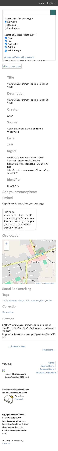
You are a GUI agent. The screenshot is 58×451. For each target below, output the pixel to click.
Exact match (13, 27)
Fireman (13, 300)
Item (10, 37)
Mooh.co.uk (19, 399)
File (9, 40)
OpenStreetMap (49, 283)
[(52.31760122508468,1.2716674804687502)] (29, 259)
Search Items (47, 365)
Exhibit (11, 47)
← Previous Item (16, 346)
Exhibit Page (14, 50)
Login (41, 3)
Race (42, 300)
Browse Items (47, 369)
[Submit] (53, 12)
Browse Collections (46, 372)
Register (51, 3)
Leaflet (38, 283)
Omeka (6, 443)
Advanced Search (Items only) (19, 57)
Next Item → (49, 349)
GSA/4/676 (24, 300)
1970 (5, 300)
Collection (13, 44)
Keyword (12, 21)
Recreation (8, 312)
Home (51, 362)
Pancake (34, 300)
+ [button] (6, 243)
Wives (49, 300)
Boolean (11, 24)
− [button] (6, 248)
